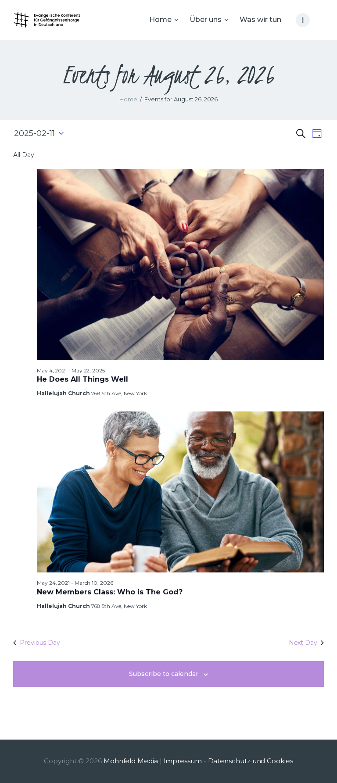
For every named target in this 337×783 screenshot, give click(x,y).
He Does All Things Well (82, 379)
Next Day (303, 643)
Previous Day (40, 643)
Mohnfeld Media (131, 761)
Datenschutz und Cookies (250, 761)
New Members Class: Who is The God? (110, 592)
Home (128, 99)
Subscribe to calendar (163, 674)
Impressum (183, 761)
